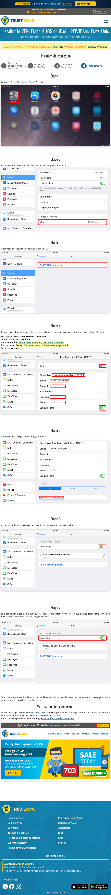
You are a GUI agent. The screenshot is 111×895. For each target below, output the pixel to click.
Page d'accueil (16, 818)
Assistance (64, 827)
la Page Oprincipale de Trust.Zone (27, 712)
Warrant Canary (17, 842)
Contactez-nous (67, 822)
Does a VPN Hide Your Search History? (24, 867)
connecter (59, 47)
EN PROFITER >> (85, 4)
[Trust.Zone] (17, 21)
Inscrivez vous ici (97, 47)
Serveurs (13, 827)
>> (45, 12)
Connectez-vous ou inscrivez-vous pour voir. (41, 342)
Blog (60, 832)
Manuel (62, 842)
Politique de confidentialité (24, 837)
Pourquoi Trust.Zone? (71, 818)
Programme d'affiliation (22, 847)
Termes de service (18, 832)
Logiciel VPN (15, 822)
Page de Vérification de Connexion (56, 718)
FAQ (60, 837)
